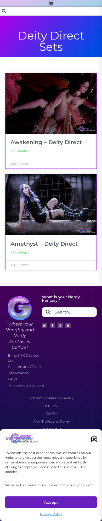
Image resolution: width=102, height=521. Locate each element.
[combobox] (51, 11)
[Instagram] (60, 325)
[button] (94, 439)
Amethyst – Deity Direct (44, 243)
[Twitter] (44, 325)
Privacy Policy (51, 514)
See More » (20, 151)
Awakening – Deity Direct (46, 142)
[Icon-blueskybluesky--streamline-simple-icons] (68, 325)
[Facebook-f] (52, 325)
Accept (51, 502)
